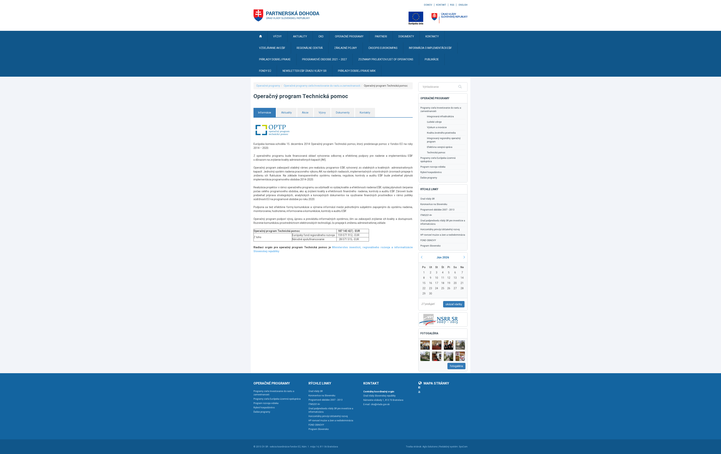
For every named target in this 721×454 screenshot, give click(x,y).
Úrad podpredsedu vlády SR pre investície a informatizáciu (442, 222)
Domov (428, 5)
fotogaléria (456, 366)
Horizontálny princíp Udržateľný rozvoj (440, 229)
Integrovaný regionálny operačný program (444, 140)
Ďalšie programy (428, 177)
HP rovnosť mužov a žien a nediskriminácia (442, 235)
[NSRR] (439, 319)
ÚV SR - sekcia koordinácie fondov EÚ (281, 446)
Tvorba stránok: (414, 446)
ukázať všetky (454, 304)
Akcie (305, 112)
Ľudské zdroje (434, 122)
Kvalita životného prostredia (441, 133)
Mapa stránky (436, 383)
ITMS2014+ (426, 215)
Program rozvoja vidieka (432, 167)
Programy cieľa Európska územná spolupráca (438, 160)
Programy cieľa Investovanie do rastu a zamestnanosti (440, 110)
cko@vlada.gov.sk (380, 404)
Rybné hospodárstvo (431, 172)
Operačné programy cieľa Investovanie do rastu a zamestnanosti (322, 85)
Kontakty (365, 112)
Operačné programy (268, 85)
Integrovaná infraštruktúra (440, 116)
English (463, 5)
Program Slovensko (430, 245)
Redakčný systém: (448, 446)
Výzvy (322, 112)
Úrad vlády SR (427, 198)
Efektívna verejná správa (439, 147)
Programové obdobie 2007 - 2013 (437, 209)
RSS (452, 5)
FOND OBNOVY (428, 240)
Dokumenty (343, 112)
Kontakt (441, 5)
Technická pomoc (436, 152)
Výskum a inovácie (437, 127)
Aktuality (286, 112)
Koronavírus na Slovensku (433, 204)
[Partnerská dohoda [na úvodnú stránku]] (286, 15)
